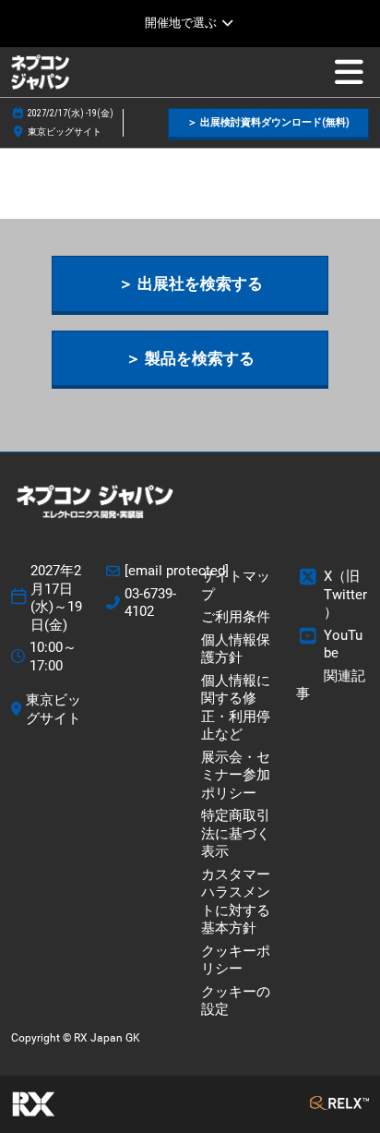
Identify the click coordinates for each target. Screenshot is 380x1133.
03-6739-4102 (150, 603)
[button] (268, 123)
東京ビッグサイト (64, 132)
